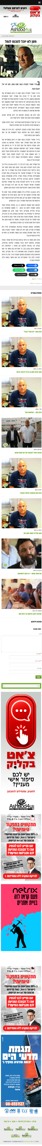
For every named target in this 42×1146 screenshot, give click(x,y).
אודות (34, 1121)
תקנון (13, 1121)
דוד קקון (34, 279)
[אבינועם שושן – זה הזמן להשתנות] (21, 553)
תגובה (40, 634)
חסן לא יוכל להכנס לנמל (20, 42)
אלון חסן (38, 283)
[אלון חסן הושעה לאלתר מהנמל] (21, 473)
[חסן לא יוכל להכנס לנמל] (21, 61)
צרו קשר (6, 1121)
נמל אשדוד (32, 283)
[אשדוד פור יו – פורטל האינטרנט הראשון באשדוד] (21, 26)
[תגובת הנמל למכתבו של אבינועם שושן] (21, 432)
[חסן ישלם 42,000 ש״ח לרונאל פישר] (21, 352)
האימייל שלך (37, 661)
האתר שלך (39, 668)
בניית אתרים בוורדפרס (29, 1141)
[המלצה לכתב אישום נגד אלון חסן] (21, 594)
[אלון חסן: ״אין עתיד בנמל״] (21, 311)
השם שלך (38, 654)
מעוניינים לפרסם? (24, 1121)
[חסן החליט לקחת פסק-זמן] (21, 513)
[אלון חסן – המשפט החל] (21, 392)
